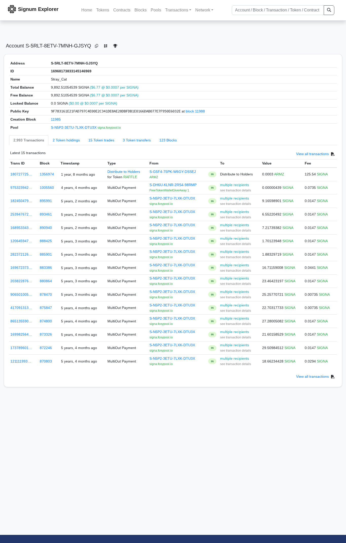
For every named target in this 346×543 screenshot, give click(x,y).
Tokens (102, 10)
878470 (46, 294)
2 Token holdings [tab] (66, 140)
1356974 (47, 174)
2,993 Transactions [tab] (28, 140)
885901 (46, 254)
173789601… (21, 348)
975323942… (21, 188)
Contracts (121, 10)
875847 (46, 308)
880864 (46, 281)
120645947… (21, 241)
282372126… (21, 254)
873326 (46, 334)
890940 (46, 228)
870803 (46, 361)
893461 (46, 214)
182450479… (21, 201)
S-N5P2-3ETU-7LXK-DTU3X (74, 127)
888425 (46, 241)
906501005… (21, 294)
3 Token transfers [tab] (137, 140)
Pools (156, 10)
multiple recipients (234, 185)
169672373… (21, 268)
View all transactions (312, 154)
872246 (46, 348)
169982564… (21, 334)
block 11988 (195, 111)
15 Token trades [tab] (101, 140)
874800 (46, 321)
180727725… (21, 174)
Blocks (140, 10)
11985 (56, 119)
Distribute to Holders (123, 172)
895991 (46, 201)
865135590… (21, 321)
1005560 (47, 188)
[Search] (329, 10)
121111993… (20, 361)
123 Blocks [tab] (168, 140)
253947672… (21, 214)
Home (86, 10)
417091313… (21, 308)
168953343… (21, 228)
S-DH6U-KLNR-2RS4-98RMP (173, 185)
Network (202, 10)
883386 (46, 268)
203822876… (21, 281)
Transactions (176, 10)
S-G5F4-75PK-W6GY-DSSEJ (172, 172)
